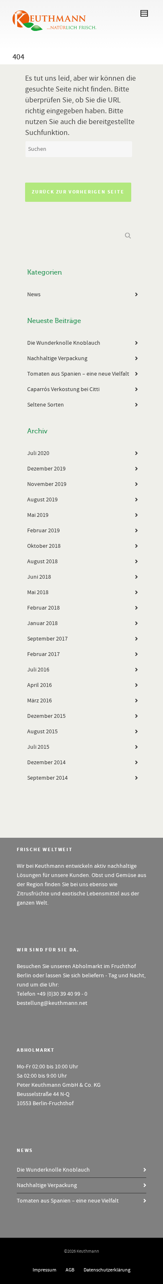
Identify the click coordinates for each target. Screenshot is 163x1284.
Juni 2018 (39, 577)
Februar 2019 (43, 530)
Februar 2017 (43, 654)
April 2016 (39, 685)
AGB (70, 1270)
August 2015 (42, 731)
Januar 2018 (42, 623)
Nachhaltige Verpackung (57, 358)
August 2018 (42, 561)
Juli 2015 (38, 747)
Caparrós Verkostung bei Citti (63, 389)
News (34, 294)
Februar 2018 (43, 608)
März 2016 (39, 700)
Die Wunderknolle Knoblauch (63, 343)
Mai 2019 (37, 515)
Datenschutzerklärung (107, 1270)
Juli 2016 (38, 670)
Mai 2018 (37, 592)
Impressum (44, 1270)
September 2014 (47, 778)
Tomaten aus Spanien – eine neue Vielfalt (78, 374)
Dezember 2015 (46, 716)
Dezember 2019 (46, 469)
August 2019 (42, 499)
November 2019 (46, 484)
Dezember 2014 (46, 762)
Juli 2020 (38, 453)
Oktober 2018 (44, 546)
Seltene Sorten (45, 405)
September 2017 (47, 639)
